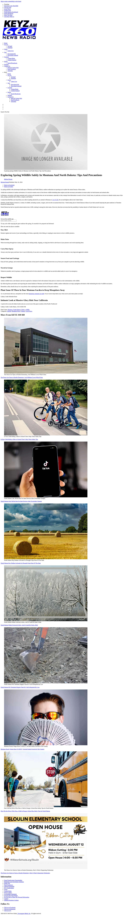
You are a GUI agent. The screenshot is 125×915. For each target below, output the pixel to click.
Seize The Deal (8, 15)
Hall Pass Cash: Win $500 (11, 6)
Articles (9, 311)
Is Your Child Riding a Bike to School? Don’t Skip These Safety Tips (19, 439)
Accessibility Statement (10, 894)
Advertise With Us (9, 16)
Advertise (10, 70)
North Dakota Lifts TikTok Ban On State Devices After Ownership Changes (21, 501)
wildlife (27, 309)
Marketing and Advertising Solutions (14, 882)
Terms (5, 889)
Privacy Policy (8, 892)
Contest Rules (11, 58)
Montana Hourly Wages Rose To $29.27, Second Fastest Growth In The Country (22, 749)
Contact (6, 898)
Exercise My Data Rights (11, 895)
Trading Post (7, 10)
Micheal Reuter (5, 182)
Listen (5, 49)
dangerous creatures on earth (36, 293)
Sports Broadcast (8, 13)
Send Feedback (11, 69)
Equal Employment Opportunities (13, 880)
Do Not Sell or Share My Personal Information (16, 897)
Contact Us (7, 66)
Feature (23, 311)
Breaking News (16, 311)
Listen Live (10, 50)
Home (5, 43)
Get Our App (7, 7)
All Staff (9, 46)
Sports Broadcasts (12, 63)
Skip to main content (6, 1)
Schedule (9, 47)
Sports (5, 61)
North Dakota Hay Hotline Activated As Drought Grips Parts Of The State (21, 563)
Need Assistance (8, 885)
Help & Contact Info (13, 67)
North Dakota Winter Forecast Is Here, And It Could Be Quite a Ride (19, 625)
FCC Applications (9, 888)
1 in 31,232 (55, 200)
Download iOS (11, 54)
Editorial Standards (9, 886)
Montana (10, 309)
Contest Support (11, 60)
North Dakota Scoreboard (11, 12)
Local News (7, 9)
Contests (6, 57)
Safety (23, 309)
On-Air (6, 44)
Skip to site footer (16, 1)
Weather (6, 64)
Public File (7, 883)
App (5, 52)
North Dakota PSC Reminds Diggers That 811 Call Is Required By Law (20, 687)
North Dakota (17, 309)
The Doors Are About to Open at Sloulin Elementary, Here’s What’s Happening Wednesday (25, 873)
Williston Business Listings (11, 900)
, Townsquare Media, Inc (23, 913)
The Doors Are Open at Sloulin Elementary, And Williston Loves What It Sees (22, 377)
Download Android (12, 55)
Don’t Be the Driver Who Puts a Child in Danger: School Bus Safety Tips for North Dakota (25, 811)
